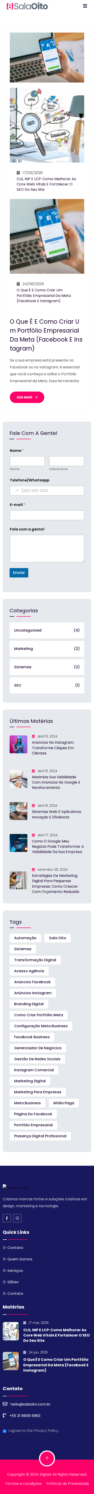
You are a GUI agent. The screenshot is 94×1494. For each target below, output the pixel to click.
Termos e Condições (23, 1483)
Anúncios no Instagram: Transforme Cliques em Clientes (53, 748)
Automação (25, 938)
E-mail (17, 505)
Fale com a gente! (27, 529)
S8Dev (13, 1282)
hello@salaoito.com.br (30, 1404)
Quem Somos (19, 1259)
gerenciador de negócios (38, 1048)
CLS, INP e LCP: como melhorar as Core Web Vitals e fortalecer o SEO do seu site (46, 184)
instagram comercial (34, 1070)
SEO (47, 685)
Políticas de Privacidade (67, 1483)
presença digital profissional (40, 1136)
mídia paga (63, 1103)
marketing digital (30, 1081)
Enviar (19, 572)
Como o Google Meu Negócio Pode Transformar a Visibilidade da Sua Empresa (58, 846)
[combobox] (15, 491)
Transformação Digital (35, 960)
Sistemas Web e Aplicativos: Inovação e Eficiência (57, 814)
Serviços (15, 1270)
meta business (27, 1103)
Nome (14, 469)
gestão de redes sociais (37, 1059)
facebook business (32, 1037)
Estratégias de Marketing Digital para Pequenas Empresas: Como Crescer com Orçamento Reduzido (55, 883)
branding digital (29, 1004)
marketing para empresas (37, 1092)
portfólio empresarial (33, 1125)
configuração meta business (41, 1026)
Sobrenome (58, 469)
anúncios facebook (32, 982)
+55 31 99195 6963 (24, 1415)
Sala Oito (57, 938)
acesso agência (29, 971)
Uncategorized (47, 630)
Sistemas (47, 667)
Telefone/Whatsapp (29, 480)
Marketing (47, 648)
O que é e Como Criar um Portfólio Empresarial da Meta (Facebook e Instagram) (44, 295)
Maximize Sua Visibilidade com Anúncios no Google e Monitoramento (56, 782)
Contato (15, 1247)
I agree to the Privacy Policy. (33, 1430)
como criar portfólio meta (38, 1015)
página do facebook (33, 1114)
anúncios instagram (33, 993)
